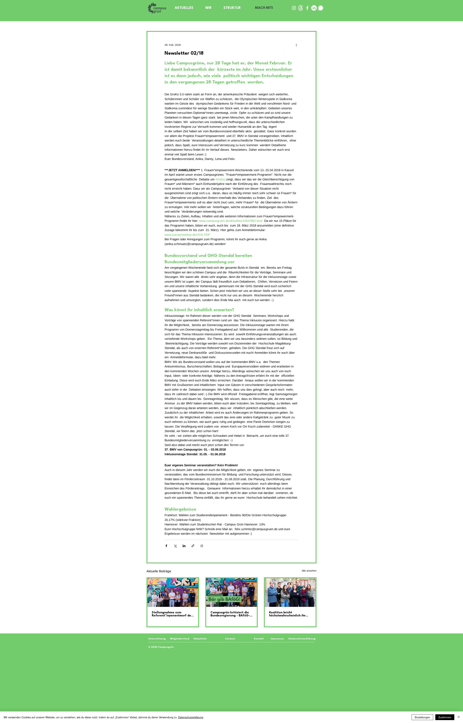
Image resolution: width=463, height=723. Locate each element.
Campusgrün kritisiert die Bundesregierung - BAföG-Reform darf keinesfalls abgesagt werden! (230, 614)
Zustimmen (444, 717)
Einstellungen (422, 717)
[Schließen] (458, 717)
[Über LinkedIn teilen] (184, 545)
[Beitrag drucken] (201, 545)
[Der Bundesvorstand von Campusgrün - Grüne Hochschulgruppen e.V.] (290, 592)
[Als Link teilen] (193, 545)
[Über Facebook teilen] (166, 545)
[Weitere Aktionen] (296, 45)
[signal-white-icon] (320, 8)
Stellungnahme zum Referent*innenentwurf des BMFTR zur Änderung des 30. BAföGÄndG (172, 614)
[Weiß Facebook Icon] (307, 8)
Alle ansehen (309, 570)
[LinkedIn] (314, 8)
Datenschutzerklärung (190, 717)
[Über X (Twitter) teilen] (175, 545)
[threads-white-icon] (300, 8)
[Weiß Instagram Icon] (294, 8)
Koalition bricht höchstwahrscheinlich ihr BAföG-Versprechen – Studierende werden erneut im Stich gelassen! (289, 614)
